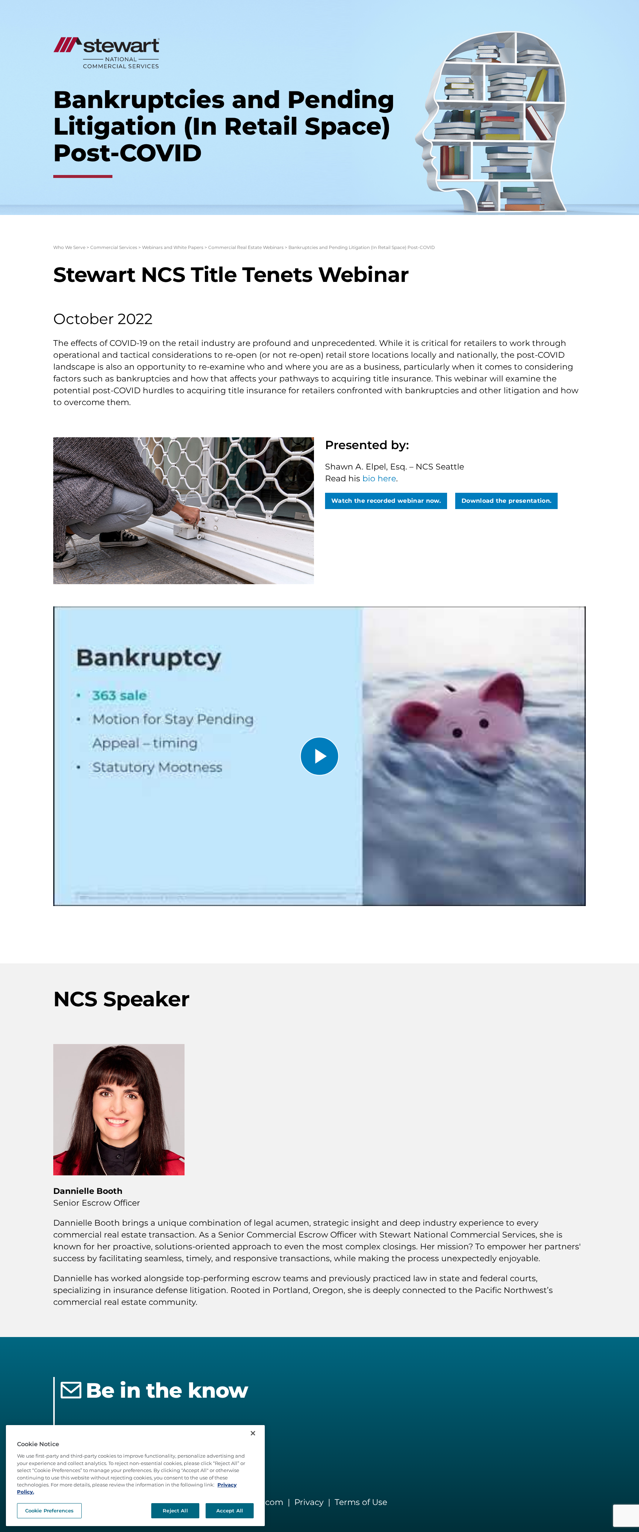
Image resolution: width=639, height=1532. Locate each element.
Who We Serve (69, 247)
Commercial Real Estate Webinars (246, 247)
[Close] (253, 1433)
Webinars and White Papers (172, 247)
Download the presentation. (506, 500)
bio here (379, 479)
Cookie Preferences (49, 1511)
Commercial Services (113, 247)
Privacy (309, 1502)
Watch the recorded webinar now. (386, 500)
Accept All (229, 1511)
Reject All (175, 1511)
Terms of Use (361, 1502)
